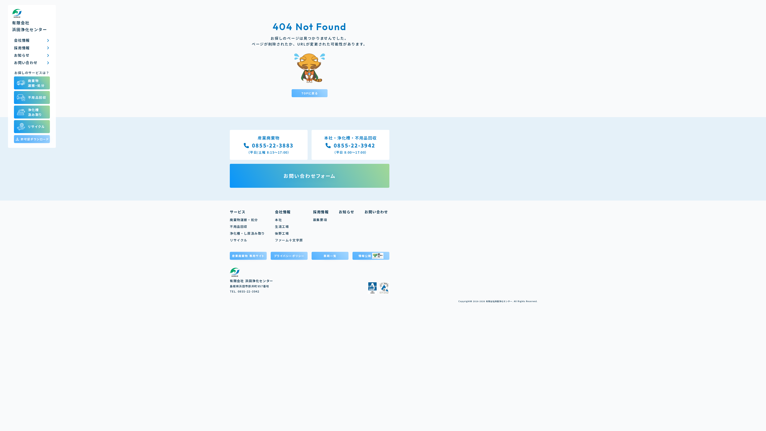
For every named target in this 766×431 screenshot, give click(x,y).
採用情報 (321, 211)
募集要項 (320, 219)
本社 (278, 219)
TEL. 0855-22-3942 (245, 291)
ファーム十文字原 (289, 240)
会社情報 (283, 211)
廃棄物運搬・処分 (244, 219)
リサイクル (238, 240)
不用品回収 (238, 226)
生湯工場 (282, 226)
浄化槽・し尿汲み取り (247, 233)
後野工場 (282, 233)
